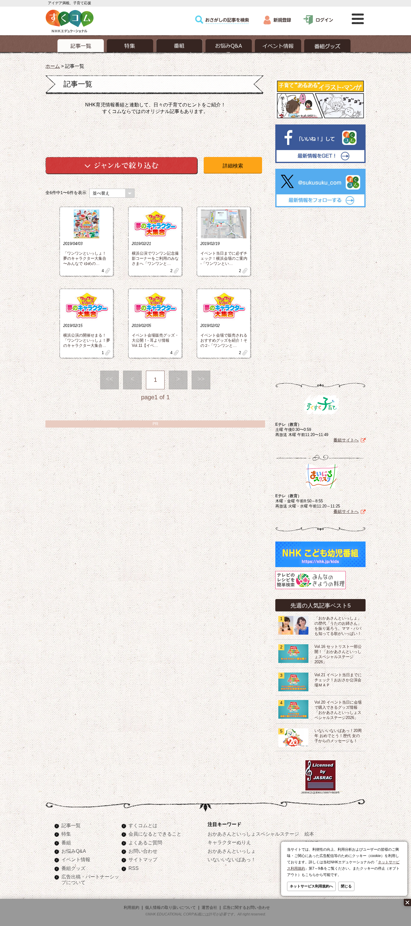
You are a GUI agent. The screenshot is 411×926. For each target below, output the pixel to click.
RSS (133, 868)
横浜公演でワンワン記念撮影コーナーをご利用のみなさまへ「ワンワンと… (155, 258)
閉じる (346, 886)
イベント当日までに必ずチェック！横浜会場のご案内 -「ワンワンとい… (223, 258)
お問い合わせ (142, 851)
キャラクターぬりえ (229, 842)
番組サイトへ (346, 440)
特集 (66, 834)
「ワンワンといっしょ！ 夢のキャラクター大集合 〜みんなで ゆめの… (84, 258)
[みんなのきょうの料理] (310, 589)
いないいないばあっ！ (232, 859)
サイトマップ (142, 859)
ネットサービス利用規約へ (311, 886)
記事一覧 (71, 825)
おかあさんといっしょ (232, 851)
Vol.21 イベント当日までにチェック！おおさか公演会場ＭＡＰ (338, 680)
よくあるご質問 (145, 842)
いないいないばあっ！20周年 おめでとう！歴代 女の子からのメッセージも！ (338, 736)
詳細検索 (233, 166)
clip (107, 271)
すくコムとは (142, 825)
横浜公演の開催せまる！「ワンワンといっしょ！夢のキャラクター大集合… (86, 340)
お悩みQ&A (73, 851)
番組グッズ (73, 868)
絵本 (309, 834)
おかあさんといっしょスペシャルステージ (253, 834)
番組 (66, 842)
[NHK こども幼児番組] (320, 567)
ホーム (52, 66)
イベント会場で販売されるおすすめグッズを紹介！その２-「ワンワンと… (223, 340)
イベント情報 (75, 859)
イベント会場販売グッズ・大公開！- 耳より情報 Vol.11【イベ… (155, 340)
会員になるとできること (154, 834)
